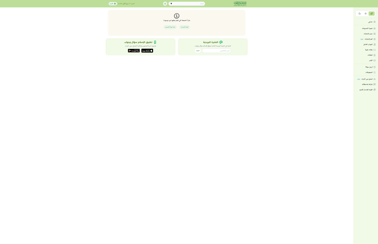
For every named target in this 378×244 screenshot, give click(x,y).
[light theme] (366, 13)
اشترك (198, 51)
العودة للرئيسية (184, 27)
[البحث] (165, 4)
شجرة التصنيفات (367, 28)
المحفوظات (369, 72)
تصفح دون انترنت (365, 79)
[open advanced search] (171, 3)
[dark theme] (360, 13)
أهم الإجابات (367, 39)
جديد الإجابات (368, 34)
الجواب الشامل (368, 44)
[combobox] (188, 4)
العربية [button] (111, 3)
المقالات (370, 55)
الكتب (371, 60)
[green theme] (372, 13)
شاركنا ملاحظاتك (367, 84)
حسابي (370, 22)
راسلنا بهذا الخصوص (170, 27)
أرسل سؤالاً (369, 67)
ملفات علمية (369, 50)
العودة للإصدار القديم (366, 89)
